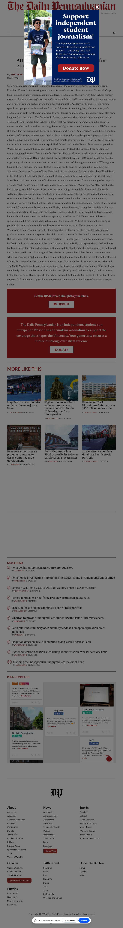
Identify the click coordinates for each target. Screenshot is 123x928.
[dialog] (61, 464)
